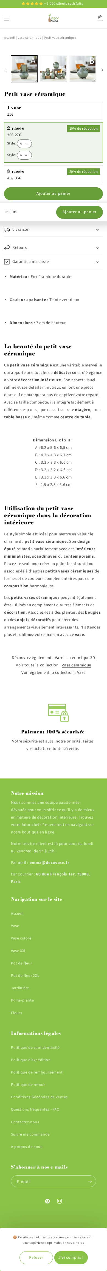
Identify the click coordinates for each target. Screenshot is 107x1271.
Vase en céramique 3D (75, 658)
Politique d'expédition (30, 1060)
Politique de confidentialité (35, 1047)
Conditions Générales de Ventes (39, 1097)
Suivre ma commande (30, 1134)
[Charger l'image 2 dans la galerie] (53, 68)
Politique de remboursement (37, 1072)
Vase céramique (76, 665)
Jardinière (20, 988)
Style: (11, 143)
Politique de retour (28, 1085)
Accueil (9, 37)
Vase (81, 672)
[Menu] (7, 18)
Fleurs (16, 1013)
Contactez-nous (25, 1122)
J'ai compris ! (71, 1257)
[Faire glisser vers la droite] (102, 70)
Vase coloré (21, 938)
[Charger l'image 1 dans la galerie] (24, 68)
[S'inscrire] (90, 1181)
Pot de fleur (21, 963)
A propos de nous (27, 1147)
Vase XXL (18, 951)
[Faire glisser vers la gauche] (5, 70)
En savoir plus (73, 1243)
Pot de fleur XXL (25, 975)
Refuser (36, 1257)
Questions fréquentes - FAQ (35, 1109)
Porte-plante (22, 1000)
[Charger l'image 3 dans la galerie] (82, 68)
